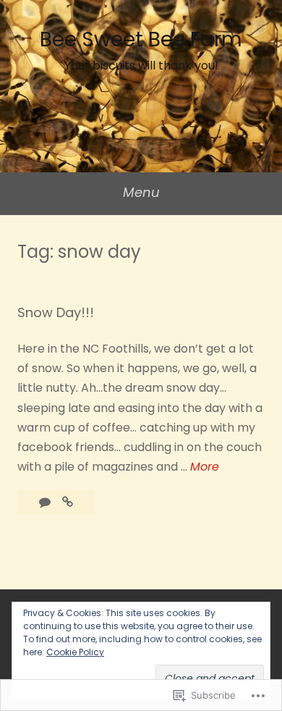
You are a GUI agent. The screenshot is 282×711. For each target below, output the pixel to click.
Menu (141, 192)
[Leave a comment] (46, 502)
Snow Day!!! (55, 312)
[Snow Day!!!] (67, 502)
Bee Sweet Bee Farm (141, 39)
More (204, 467)
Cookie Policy (75, 652)
